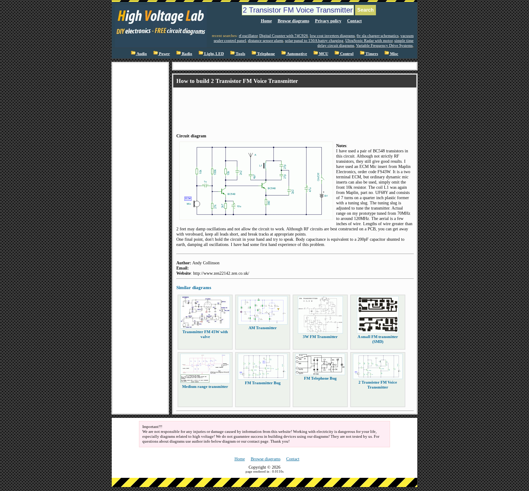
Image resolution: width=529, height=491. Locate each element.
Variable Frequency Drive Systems (384, 45)
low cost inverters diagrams (332, 35)
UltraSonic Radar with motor (368, 40)
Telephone (265, 53)
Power (164, 53)
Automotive (296, 53)
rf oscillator (248, 35)
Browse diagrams (293, 20)
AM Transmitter (263, 327)
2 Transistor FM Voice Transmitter (377, 384)
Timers (371, 53)
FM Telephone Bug (320, 378)
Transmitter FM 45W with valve (205, 334)
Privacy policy (328, 20)
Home (266, 20)
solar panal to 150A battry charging (314, 40)
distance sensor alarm (265, 40)
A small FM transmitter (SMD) (378, 339)
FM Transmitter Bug (263, 383)
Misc (393, 53)
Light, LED (213, 53)
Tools (240, 53)
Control (346, 53)
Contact (354, 20)
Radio (186, 53)
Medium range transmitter (205, 386)
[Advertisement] (140, 155)
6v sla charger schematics (378, 35)
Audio (141, 53)
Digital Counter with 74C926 (283, 35)
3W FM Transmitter (320, 336)
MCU (323, 53)
